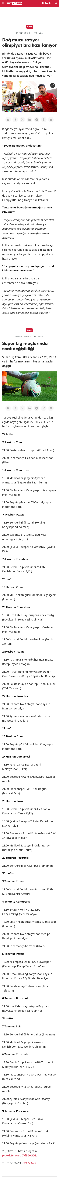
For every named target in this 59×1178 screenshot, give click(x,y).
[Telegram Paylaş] (36, 119)
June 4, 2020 (29, 1162)
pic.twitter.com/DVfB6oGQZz (19, 1155)
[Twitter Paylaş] (22, 119)
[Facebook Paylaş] (15, 119)
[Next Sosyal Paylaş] (8, 119)
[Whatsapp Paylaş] (44, 119)
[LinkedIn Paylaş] (29, 119)
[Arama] (56, 3)
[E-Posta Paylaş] (51, 119)
